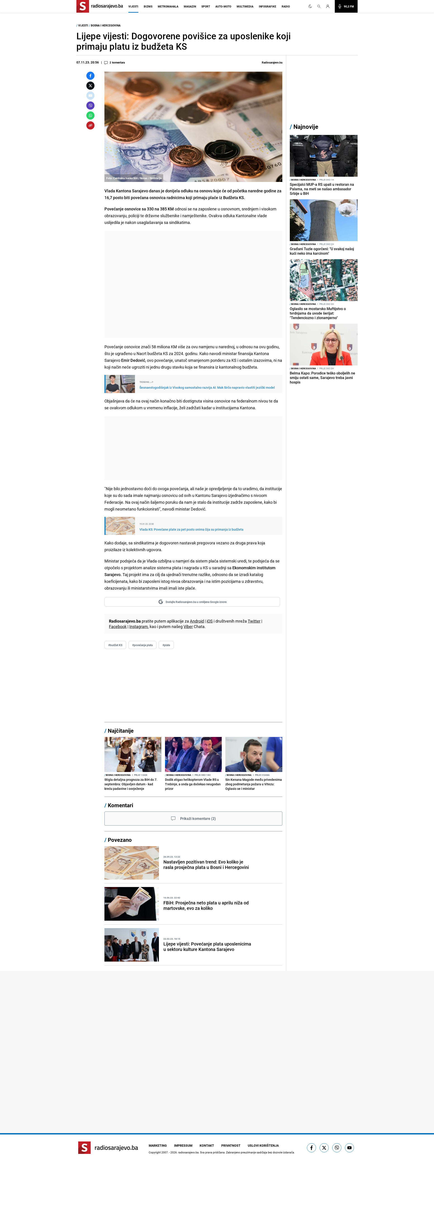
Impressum (183, 1145)
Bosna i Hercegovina (105, 25)
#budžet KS (115, 645)
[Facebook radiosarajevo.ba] (311, 1147)
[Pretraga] (318, 6)
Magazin (190, 6)
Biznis (148, 6)
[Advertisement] (193, 284)
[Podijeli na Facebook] (90, 76)
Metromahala (168, 6)
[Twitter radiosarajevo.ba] (324, 1147)
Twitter (254, 621)
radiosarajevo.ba (188, 1152)
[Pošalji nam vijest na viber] (336, 1147)
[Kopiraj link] (90, 125)
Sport (205, 6)
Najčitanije (121, 730)
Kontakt (207, 1145)
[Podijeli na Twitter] (90, 86)
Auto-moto (223, 6)
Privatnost (231, 1145)
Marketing (158, 1145)
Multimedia (245, 6)
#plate (166, 645)
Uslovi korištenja (263, 1145)
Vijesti (133, 6)
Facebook (118, 626)
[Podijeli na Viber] (90, 105)
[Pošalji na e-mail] (90, 96)
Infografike (267, 6)
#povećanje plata (142, 645)
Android (197, 621)
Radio (286, 6)
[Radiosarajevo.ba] (108, 1147)
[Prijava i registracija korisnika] (329, 6)
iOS (210, 621)
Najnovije (305, 127)
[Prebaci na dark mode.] (310, 6)
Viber (188, 626)
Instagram (138, 626)
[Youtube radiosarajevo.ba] (349, 1147)
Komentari (120, 805)
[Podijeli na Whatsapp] (90, 115)
